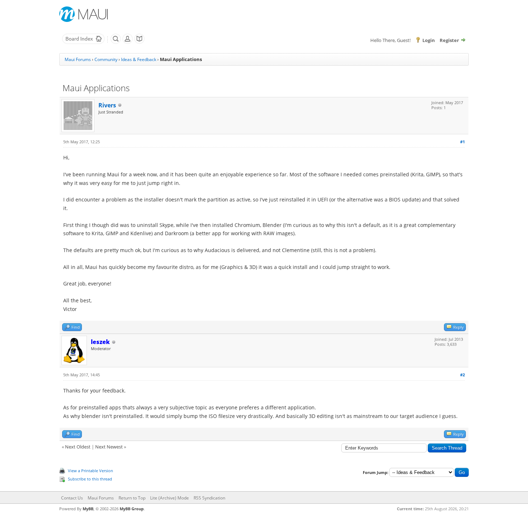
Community (105, 59)
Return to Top (132, 498)
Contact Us (72, 498)
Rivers (107, 105)
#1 (462, 141)
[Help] (139, 42)
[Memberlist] (127, 42)
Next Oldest (78, 446)
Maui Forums (78, 59)
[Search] (115, 42)
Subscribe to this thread (90, 479)
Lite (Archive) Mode (169, 498)
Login (428, 40)
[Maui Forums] (83, 42)
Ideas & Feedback (138, 59)
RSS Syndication (209, 498)
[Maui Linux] (84, 14)
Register (449, 40)
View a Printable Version (90, 470)
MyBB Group (132, 508)
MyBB (88, 508)
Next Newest (109, 446)
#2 (462, 374)
